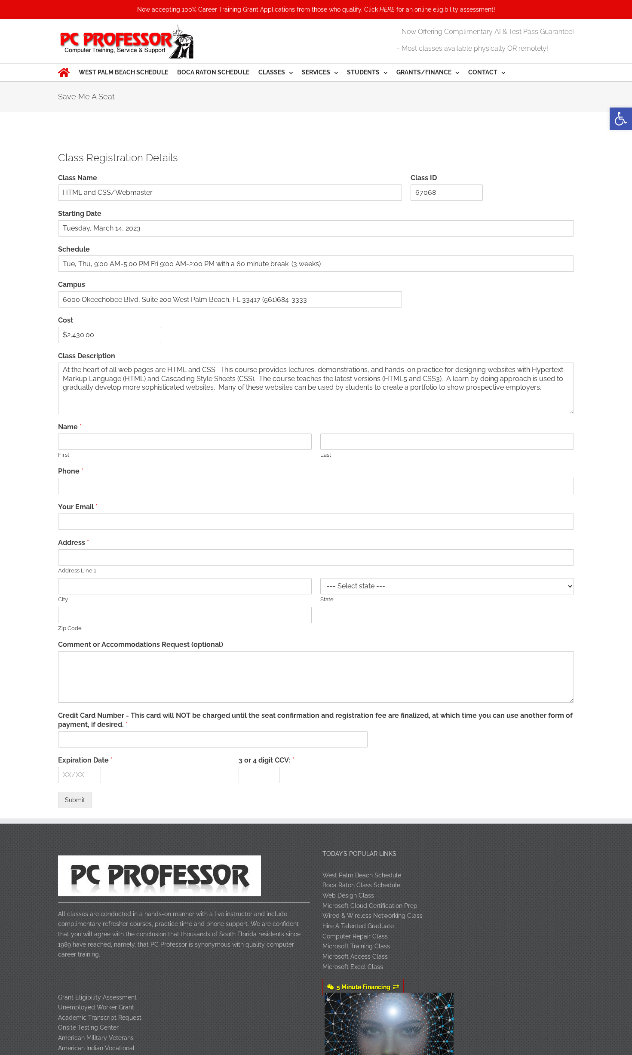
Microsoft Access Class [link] (355, 956)
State (327, 599)
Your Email (78, 507)
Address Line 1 (77, 570)
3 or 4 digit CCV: (267, 760)
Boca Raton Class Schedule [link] (361, 885)
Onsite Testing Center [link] (88, 1027)
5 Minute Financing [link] (363, 987)
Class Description (86, 356)
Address (73, 542)
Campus (71, 284)
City (63, 599)
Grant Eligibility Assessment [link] (97, 997)
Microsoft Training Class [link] (356, 946)
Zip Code (70, 628)
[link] (621, 119)
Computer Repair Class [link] (355, 936)
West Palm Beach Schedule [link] (361, 875)
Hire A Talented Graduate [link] (358, 926)
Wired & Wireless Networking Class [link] (372, 915)
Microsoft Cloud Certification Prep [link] (369, 905)
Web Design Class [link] (348, 895)
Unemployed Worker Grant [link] (96, 1007)
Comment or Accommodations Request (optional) (140, 644)
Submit (75, 800)
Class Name (77, 178)
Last (325, 455)
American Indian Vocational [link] (96, 1048)
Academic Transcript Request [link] (99, 1017)
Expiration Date (85, 760)
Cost (65, 320)
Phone (70, 471)
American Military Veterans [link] (96, 1037)
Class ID (424, 178)
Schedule (74, 249)
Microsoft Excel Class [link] (352, 966)
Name (70, 427)
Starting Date (79, 213)
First (63, 455)
